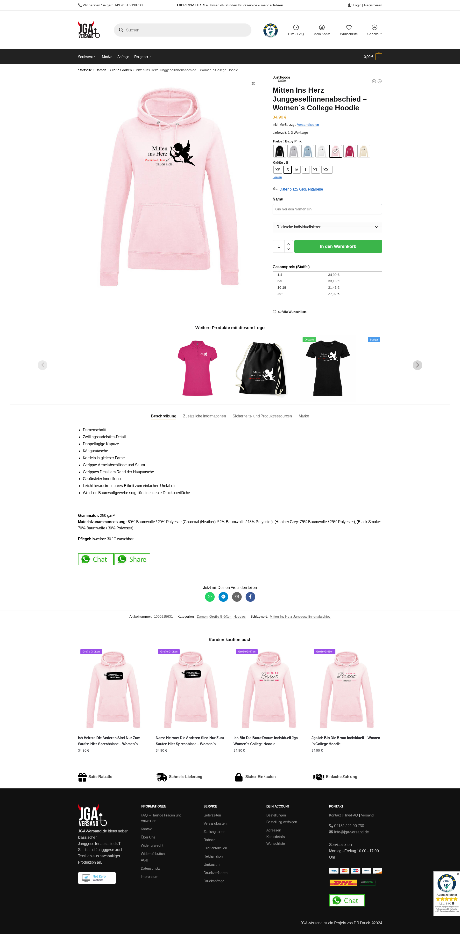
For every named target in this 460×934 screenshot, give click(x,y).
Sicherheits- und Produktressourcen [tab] (262, 416)
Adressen (273, 830)
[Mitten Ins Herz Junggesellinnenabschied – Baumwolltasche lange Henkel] (132, 368)
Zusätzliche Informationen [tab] (204, 416)
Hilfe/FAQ (350, 815)
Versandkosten (308, 124)
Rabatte (209, 840)
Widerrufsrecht (152, 845)
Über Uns (148, 837)
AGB (144, 860)
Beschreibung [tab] (163, 416)
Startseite (85, 70)
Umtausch (211, 864)
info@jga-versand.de (351, 832)
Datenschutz (150, 868)
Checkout (374, 34)
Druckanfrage (214, 881)
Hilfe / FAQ (296, 34)
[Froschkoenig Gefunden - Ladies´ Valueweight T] (379, 81)
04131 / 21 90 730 (348, 826)
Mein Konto (321, 34)
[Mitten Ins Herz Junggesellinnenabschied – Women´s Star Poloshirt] (197, 368)
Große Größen (121, 70)
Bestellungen (276, 815)
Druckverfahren (215, 873)
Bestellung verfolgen (281, 822)
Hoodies (240, 616)
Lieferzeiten (212, 815)
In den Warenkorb (338, 246)
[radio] (280, 151)
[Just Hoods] (281, 79)
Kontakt (146, 829)
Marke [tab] (304, 416)
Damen (100, 70)
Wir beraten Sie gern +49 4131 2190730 (112, 5)
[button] (253, 83)
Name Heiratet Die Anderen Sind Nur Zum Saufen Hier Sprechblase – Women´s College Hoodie (190, 741)
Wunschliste (349, 34)
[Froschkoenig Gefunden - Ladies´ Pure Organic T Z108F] (374, 81)
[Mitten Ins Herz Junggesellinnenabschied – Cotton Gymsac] (262, 368)
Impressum (149, 877)
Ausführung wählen (113, 760)
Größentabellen (215, 848)
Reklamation (213, 856)
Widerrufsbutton (153, 854)
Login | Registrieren (367, 5)
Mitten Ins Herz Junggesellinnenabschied (300, 616)
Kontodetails (275, 837)
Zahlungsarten (214, 832)
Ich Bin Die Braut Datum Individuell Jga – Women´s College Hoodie (267, 741)
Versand (367, 815)
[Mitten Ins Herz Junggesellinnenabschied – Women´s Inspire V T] (67, 368)
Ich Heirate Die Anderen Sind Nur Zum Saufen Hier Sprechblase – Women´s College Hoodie (109, 741)
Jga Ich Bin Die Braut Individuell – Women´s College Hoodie (345, 741)
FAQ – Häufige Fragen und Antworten (161, 818)
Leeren (277, 177)
